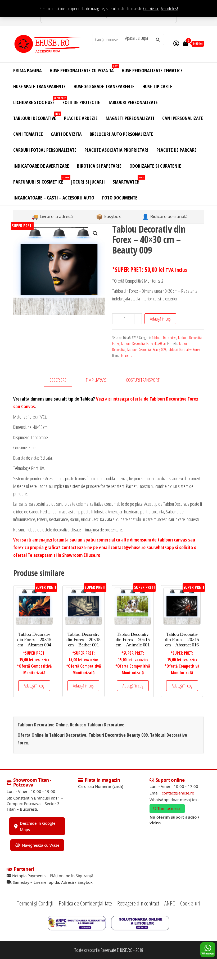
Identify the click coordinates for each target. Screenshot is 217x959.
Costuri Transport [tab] (143, 380)
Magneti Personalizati (130, 118)
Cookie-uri (151, 8)
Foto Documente (119, 197)
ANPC (169, 903)
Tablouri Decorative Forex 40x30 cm (143, 343)
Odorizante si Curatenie (155, 166)
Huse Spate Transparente (39, 86)
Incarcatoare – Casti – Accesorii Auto (53, 197)
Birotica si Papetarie (99, 166)
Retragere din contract (138, 903)
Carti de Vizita (66, 134)
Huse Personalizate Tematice (152, 70)
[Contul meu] (176, 43)
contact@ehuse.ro (178, 793)
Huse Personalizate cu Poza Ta (84, 69)
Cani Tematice (28, 134)
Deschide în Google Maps (37, 826)
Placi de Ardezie (81, 118)
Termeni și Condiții (35, 903)
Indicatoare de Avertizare (41, 166)
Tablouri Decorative (36, 116)
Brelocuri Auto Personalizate (121, 134)
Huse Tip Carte (157, 86)
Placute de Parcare (176, 150)
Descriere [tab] (57, 380)
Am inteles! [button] (169, 8)
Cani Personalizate (182, 118)
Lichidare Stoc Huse (35, 100)
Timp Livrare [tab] (96, 380)
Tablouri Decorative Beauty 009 (146, 349)
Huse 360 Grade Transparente (104, 86)
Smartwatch (128, 180)
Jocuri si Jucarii (88, 182)
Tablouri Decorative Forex (184, 349)
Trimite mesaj (169, 808)
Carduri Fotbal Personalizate (44, 150)
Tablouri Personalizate (133, 102)
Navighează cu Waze (40, 845)
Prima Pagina (27, 70)
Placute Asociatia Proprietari (116, 150)
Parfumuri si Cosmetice (40, 180)
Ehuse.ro (126, 355)
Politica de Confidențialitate (85, 903)
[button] (95, 233)
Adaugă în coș (160, 319)
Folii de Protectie (81, 102)
